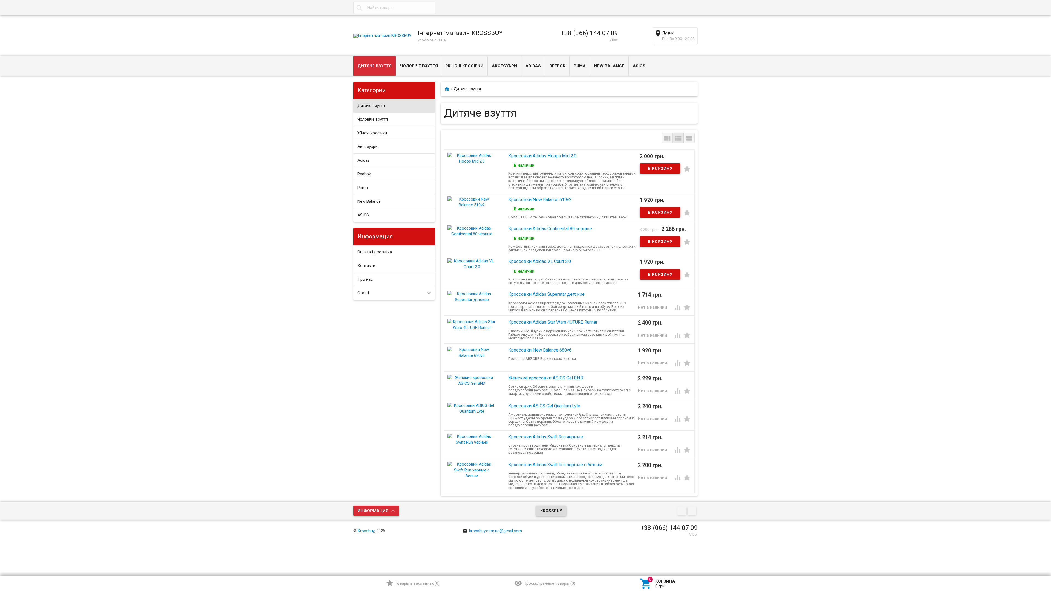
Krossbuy (551, 510)
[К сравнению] (678, 307)
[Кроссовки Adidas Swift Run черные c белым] (471, 469)
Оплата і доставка (374, 252)
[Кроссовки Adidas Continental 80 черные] (471, 230)
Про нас (365, 279)
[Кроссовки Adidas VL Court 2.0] (471, 263)
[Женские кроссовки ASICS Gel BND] (471, 380)
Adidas (533, 65)
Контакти (366, 265)
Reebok (557, 65)
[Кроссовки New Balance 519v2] (471, 201)
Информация (372, 510)
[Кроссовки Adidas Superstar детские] (471, 296)
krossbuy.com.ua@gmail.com (495, 530)
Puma (580, 65)
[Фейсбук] (682, 511)
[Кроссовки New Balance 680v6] (471, 352)
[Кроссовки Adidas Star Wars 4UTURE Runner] (471, 324)
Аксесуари (504, 65)
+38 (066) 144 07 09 (589, 33)
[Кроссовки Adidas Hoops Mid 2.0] (471, 158)
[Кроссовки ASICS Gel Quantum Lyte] (471, 408)
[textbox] (394, 8)
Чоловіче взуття (419, 65)
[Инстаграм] (693, 511)
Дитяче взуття (374, 65)
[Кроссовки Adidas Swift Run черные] (471, 439)
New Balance (609, 65)
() (417, 583)
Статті (363, 293)
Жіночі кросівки (464, 65)
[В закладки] (687, 168)
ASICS (639, 65)
